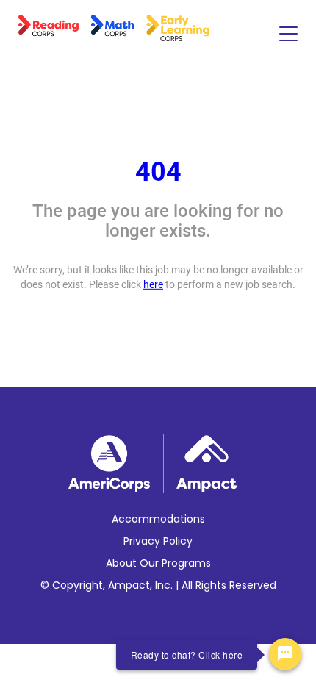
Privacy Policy (158, 541)
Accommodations (158, 519)
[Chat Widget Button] (285, 654)
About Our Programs (158, 563)
